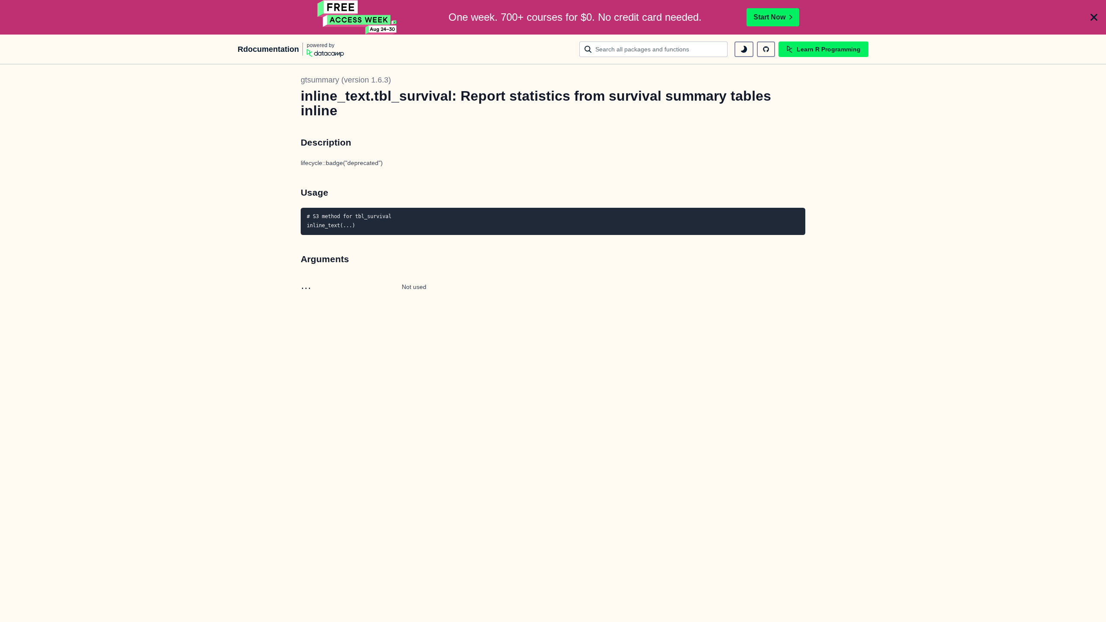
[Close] (1094, 17)
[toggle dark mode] (743, 49)
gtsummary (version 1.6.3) (346, 80)
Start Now (769, 17)
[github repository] (766, 49)
